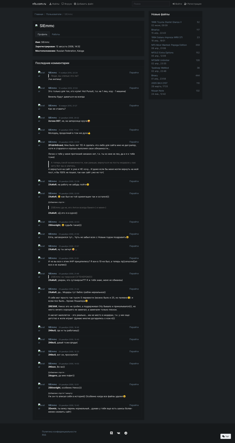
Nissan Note (157, 90)
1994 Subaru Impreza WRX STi (167, 37)
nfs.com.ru (39, 3)
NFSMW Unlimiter (160, 60)
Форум (68, 3)
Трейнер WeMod (160, 67)
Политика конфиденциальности (59, 431)
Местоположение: (45, 50)
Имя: (38, 42)
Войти (178, 3)
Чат (227, 436)
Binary (154, 75)
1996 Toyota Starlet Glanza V (166, 22)
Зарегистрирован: (45, 46)
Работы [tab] (56, 34)
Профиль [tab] (42, 34)
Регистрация (194, 3)
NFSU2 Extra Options (162, 52)
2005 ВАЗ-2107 (159, 83)
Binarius (155, 29)
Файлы (55, 3)
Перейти (134, 72)
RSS (44, 434)
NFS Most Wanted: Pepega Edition (169, 45)
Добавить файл (84, 3)
